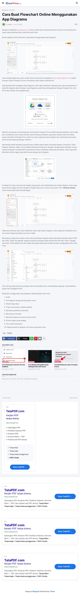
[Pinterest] (36, 338)
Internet (12, 10)
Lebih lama (73, 398)
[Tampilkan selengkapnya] (44, 338)
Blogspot (35, 591)
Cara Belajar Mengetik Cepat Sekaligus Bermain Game (38, 365)
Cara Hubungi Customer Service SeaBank (13, 365)
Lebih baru (7, 398)
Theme (52, 591)
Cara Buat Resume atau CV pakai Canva (66, 365)
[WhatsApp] (32, 338)
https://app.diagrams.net (61, 78)
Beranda (5, 10)
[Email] (40, 338)
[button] (3, 3)
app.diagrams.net (23, 30)
